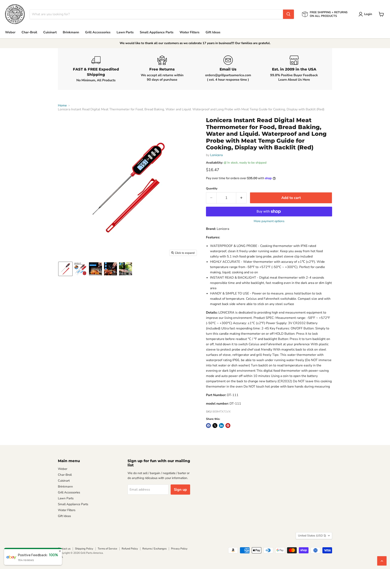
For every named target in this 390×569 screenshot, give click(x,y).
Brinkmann (71, 32)
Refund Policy (130, 549)
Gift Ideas (213, 32)
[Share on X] (214, 425)
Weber (10, 32)
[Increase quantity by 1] (241, 197)
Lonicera (216, 155)
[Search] (288, 14)
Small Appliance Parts (156, 32)
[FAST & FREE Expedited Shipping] (96, 69)
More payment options (269, 221)
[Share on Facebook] (208, 425)
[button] (366, 14)
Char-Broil (29, 32)
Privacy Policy (179, 549)
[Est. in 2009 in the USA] (294, 69)
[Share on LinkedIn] (221, 425)
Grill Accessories (97, 32)
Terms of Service (107, 549)
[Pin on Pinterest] (227, 425)
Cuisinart (50, 32)
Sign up (180, 489)
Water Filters (189, 32)
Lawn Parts (125, 32)
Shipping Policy (84, 549)
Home (62, 105)
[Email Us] (228, 69)
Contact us (64, 549)
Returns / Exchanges (154, 549)
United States (312, 536)
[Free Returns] (162, 69)
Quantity (211, 188)
